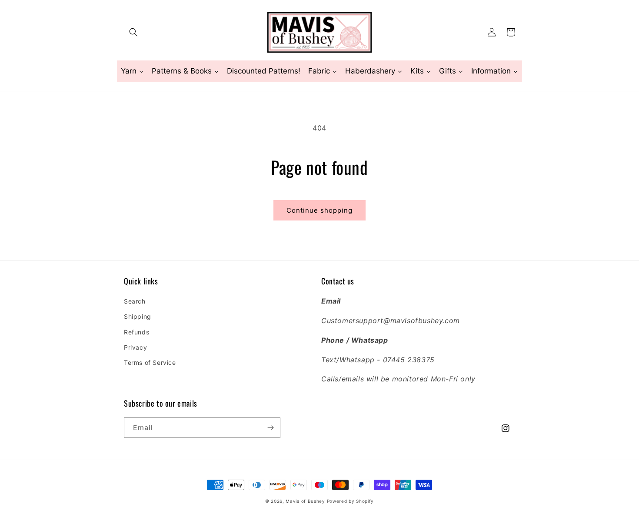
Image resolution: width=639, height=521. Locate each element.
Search (135, 301)
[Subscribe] (270, 427)
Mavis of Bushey (305, 501)
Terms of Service (150, 362)
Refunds (136, 332)
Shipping (137, 316)
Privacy (135, 347)
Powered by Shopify (350, 501)
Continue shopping (319, 210)
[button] (133, 32)
